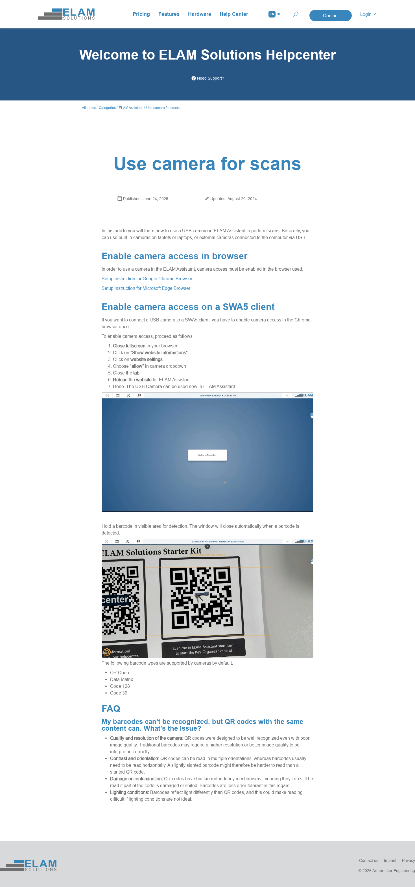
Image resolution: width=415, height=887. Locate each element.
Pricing (141, 14)
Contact (330, 15)
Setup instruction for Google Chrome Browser (147, 278)
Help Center (234, 14)
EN (272, 14)
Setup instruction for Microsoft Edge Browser (146, 288)
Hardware (199, 14)
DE (279, 14)
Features (169, 14)
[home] (66, 14)
